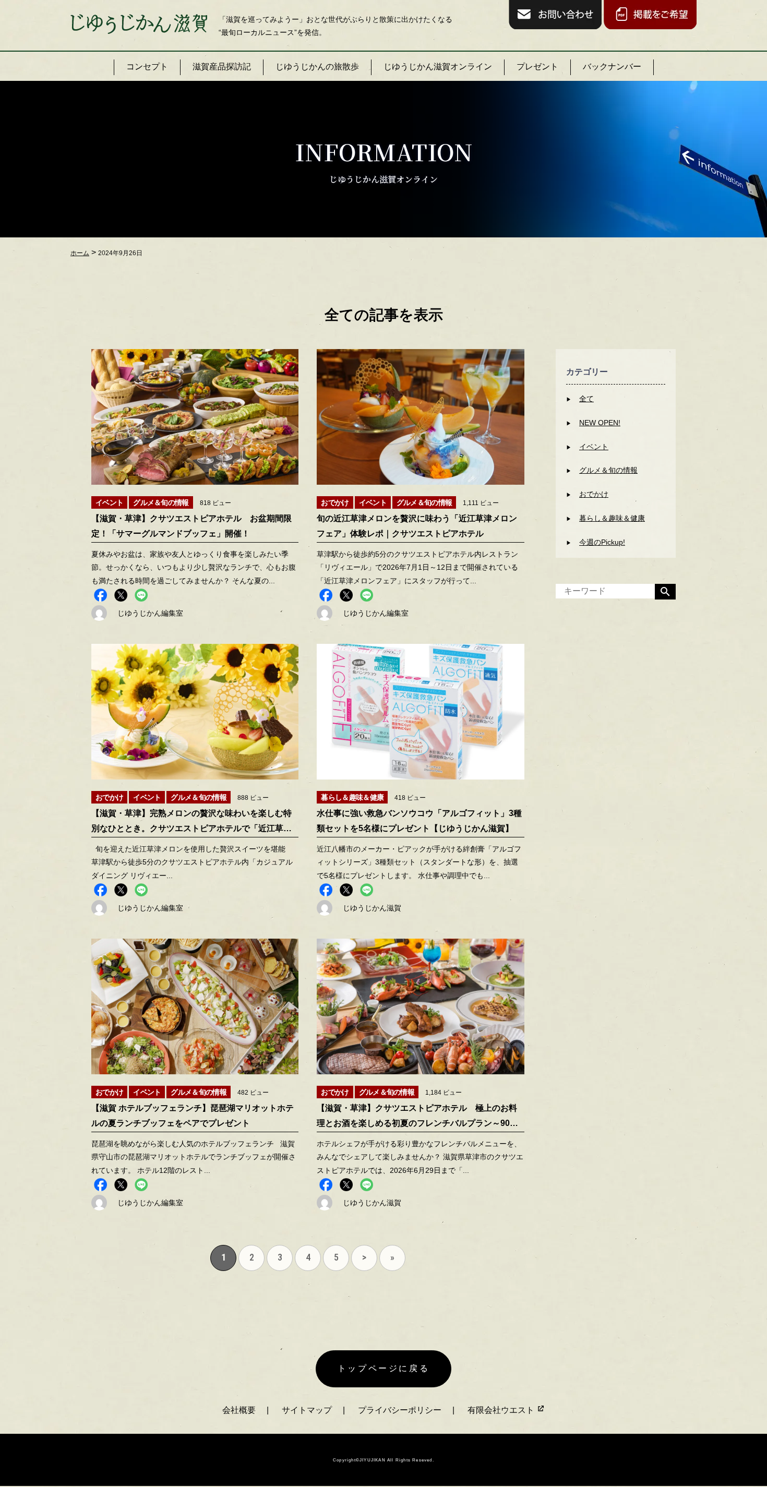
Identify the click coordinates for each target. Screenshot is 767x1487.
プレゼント (537, 66)
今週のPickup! (602, 542)
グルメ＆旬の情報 (608, 470)
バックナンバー (612, 66)
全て (586, 398)
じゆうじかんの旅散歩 (317, 66)
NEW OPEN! (599, 422)
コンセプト (147, 66)
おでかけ (593, 494)
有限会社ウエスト (502, 1410)
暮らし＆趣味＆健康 (612, 518)
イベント (593, 446)
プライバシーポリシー (399, 1410)
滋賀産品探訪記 (222, 66)
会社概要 (239, 1410)
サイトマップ (307, 1410)
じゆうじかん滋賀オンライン (438, 66)
